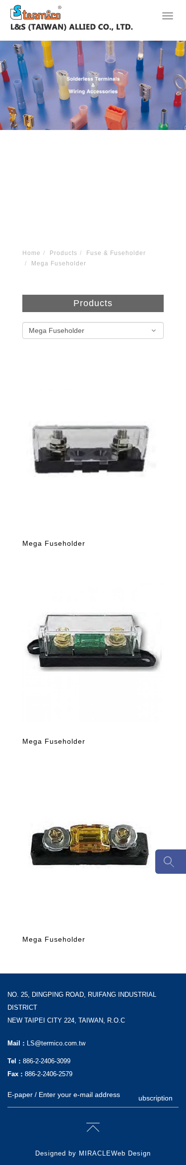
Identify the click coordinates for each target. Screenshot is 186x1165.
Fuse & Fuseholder (116, 253)
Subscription (153, 1098)
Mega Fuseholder (58, 263)
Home (31, 253)
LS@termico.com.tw (56, 1043)
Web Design (131, 1153)
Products (63, 253)
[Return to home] (71, 18)
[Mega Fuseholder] (93, 455)
